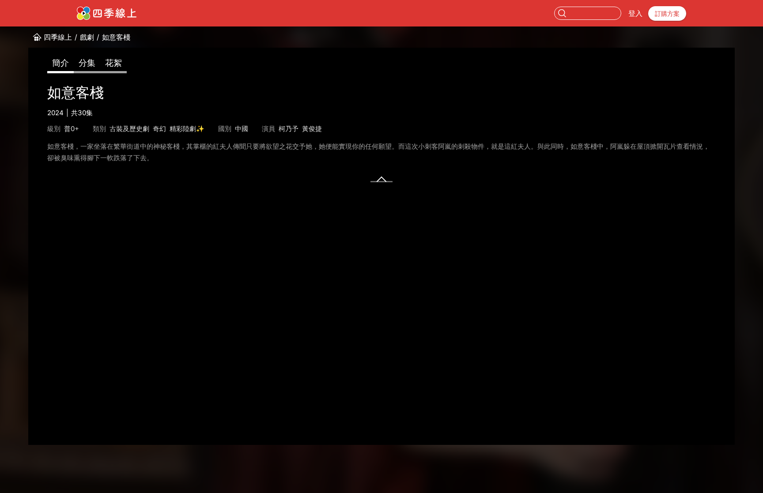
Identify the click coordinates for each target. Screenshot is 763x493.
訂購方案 (667, 13)
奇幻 (159, 128)
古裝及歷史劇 (129, 128)
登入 (635, 13)
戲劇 (87, 37)
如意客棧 (116, 37)
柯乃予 (288, 128)
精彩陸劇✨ (187, 128)
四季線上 (58, 37)
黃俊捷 (312, 128)
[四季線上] (106, 13)
